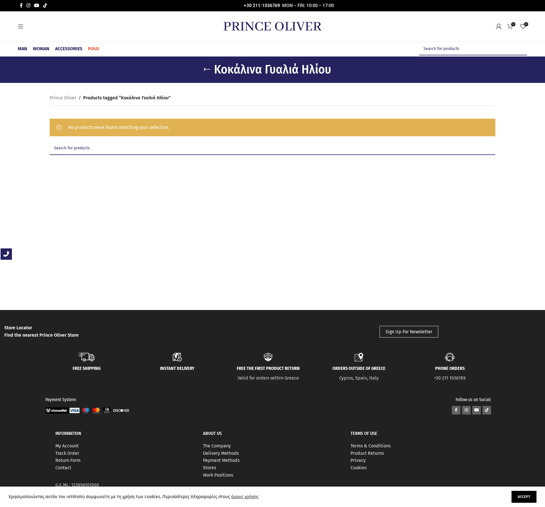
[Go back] (207, 69)
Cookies (358, 467)
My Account (67, 446)
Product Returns (367, 453)
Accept (524, 497)
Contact (63, 467)
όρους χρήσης (245, 496)
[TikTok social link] (45, 5)
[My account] (498, 26)
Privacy (358, 460)
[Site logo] (272, 26)
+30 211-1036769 (262, 5)
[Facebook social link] (21, 5)
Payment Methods (221, 460)
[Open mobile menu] (20, 26)
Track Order (67, 453)
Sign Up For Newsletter (408, 331)
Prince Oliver (63, 97)
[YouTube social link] (36, 5)
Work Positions (218, 475)
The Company (217, 446)
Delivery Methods (221, 453)
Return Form (68, 460)
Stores (209, 467)
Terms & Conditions (371, 446)
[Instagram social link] (28, 5)
